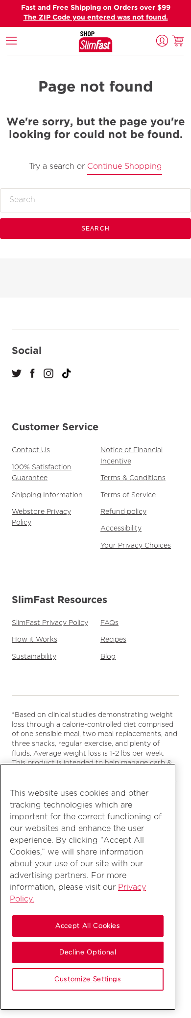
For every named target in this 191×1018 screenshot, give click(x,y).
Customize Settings (87, 979)
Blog (108, 657)
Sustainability (34, 657)
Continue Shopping (124, 166)
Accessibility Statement (51, 40)
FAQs (109, 623)
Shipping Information (47, 495)
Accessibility (121, 529)
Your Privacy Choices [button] (135, 546)
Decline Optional (88, 952)
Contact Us (31, 450)
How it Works (34, 640)
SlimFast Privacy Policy (50, 623)
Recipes (113, 640)
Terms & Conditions (133, 478)
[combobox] (95, 200)
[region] (88, 887)
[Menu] (11, 40)
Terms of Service (128, 495)
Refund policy (123, 512)
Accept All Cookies (87, 926)
